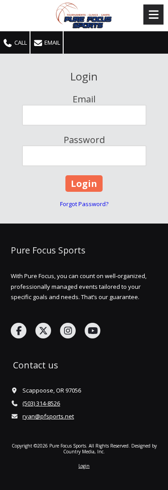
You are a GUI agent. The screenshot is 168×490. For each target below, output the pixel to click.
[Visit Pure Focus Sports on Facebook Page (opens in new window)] (18, 330)
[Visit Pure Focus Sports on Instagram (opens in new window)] (68, 330)
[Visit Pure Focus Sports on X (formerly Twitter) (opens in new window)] (43, 330)
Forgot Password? (84, 204)
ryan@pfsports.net (48, 416)
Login (84, 466)
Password (84, 140)
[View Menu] (153, 14)
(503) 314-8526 (41, 403)
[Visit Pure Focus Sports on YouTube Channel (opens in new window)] (92, 330)
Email (51, 42)
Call (20, 42)
